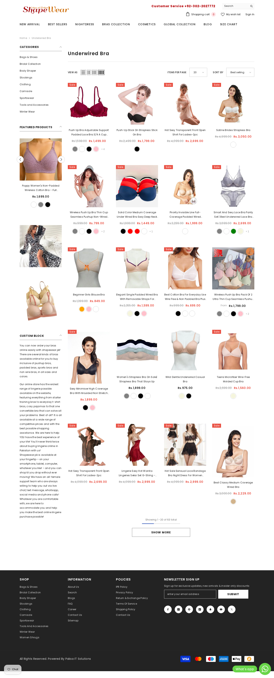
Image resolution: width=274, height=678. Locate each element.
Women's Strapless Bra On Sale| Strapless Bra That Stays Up (137, 379)
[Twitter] (231, 609)
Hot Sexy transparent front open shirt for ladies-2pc (185, 132)
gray (75, 149)
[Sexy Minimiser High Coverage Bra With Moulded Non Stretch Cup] (89, 357)
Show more (161, 532)
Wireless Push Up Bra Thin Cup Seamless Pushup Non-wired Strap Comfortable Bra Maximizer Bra (89, 215)
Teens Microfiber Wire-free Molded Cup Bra (233, 379)
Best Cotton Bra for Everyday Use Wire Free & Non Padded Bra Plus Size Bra (185, 297)
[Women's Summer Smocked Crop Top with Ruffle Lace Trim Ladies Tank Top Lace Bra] (41, 159)
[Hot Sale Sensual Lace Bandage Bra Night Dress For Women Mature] (185, 445)
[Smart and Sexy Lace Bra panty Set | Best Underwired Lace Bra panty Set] (233, 186)
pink (96, 149)
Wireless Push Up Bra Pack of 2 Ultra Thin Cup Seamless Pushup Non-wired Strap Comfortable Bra (233, 297)
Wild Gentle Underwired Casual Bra (185, 379)
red (130, 231)
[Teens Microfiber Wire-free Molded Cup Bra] (233, 351)
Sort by (218, 72)
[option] (41, 173)
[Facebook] (168, 609)
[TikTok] (200, 609)
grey (51, 205)
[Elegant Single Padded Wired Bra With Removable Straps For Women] (137, 268)
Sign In (250, 14)
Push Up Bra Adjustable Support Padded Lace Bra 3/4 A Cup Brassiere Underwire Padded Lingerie (89, 132)
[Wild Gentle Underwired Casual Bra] (185, 351)
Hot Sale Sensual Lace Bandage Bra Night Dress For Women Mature (185, 473)
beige (240, 231)
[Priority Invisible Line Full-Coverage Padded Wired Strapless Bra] (185, 186)
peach (148, 396)
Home (23, 38)
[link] (41, 246)
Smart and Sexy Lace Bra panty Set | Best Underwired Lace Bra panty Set (233, 215)
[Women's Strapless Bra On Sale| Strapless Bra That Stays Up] (137, 351)
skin (44, 205)
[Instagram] (178, 609)
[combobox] (235, 6)
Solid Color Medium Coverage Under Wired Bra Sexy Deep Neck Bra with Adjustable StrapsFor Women (137, 215)
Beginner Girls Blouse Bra (89, 294)
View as (73, 72)
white (30, 205)
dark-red (137, 231)
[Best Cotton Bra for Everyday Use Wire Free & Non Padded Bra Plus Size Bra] (185, 268)
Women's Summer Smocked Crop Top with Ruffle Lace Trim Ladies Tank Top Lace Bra (40, 188)
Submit (233, 594)
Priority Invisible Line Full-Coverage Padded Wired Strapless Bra (185, 215)
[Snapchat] (210, 609)
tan (233, 501)
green (233, 231)
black (37, 205)
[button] (61, 159)
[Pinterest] (189, 609)
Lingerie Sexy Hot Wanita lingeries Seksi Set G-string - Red (137, 473)
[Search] (238, 6)
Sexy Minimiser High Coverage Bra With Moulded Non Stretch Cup (89, 391)
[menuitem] (41, 57)
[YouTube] (221, 609)
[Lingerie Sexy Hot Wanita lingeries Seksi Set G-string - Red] (137, 445)
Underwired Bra (41, 38)
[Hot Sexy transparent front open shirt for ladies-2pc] (185, 104)
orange (82, 309)
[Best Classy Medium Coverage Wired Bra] (233, 450)
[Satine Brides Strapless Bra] (233, 104)
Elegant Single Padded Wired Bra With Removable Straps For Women (137, 297)
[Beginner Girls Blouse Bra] (89, 268)
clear (226, 231)
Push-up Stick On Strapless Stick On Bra (137, 132)
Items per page (176, 72)
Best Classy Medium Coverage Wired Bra (233, 485)
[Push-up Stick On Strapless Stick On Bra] (137, 104)
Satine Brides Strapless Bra (233, 130)
